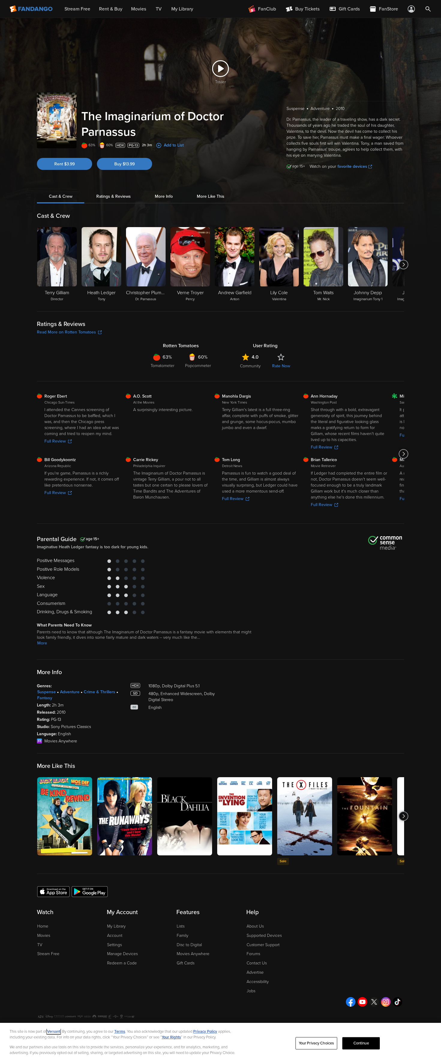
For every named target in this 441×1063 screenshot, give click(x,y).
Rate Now (281, 366)
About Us (255, 926)
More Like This (210, 196)
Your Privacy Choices (316, 1043)
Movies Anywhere (193, 953)
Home (42, 926)
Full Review (55, 441)
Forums (253, 953)
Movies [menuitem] (138, 9)
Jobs (251, 990)
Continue (361, 1043)
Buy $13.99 (124, 164)
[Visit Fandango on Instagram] (386, 1002)
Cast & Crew (60, 196)
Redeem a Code (122, 963)
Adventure (70, 691)
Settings (114, 944)
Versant (53, 1031)
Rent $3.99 (64, 164)
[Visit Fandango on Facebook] (351, 1002)
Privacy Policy (205, 1031)
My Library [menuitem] (182, 9)
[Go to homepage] (31, 9)
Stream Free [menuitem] (77, 9)
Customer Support (263, 944)
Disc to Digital (189, 944)
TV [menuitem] (159, 9)
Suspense (46, 691)
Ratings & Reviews (113, 196)
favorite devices (352, 166)
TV (39, 944)
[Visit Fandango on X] (374, 1002)
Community (250, 366)
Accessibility (258, 981)
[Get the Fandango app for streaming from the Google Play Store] (89, 891)
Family (182, 935)
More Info (164, 196)
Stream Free (48, 953)
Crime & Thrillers (99, 691)
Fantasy (44, 697)
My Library (116, 926)
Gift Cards (185, 963)
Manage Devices (122, 953)
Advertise (255, 972)
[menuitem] (344, 9)
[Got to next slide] (403, 264)
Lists (180, 926)
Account (114, 935)
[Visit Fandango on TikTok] (397, 1002)
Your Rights (171, 1037)
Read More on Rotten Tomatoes (66, 332)
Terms (119, 1031)
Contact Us (257, 963)
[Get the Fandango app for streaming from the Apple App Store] (53, 891)
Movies (43, 935)
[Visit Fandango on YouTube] (362, 1002)
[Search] (428, 9)
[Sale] (304, 816)
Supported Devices (264, 935)
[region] (220, 1043)
